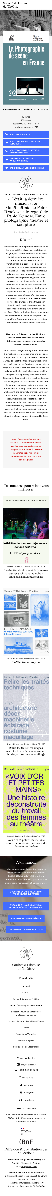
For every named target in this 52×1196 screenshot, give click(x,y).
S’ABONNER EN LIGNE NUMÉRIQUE (26, 918)
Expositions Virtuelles (26, 1034)
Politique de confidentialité (26, 1047)
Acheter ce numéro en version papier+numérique (25, 151)
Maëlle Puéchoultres (28, 232)
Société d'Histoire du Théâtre (15, 4)
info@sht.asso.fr (28, 1064)
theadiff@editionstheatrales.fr (28, 1182)
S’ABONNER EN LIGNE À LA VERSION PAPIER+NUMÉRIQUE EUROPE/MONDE (26, 906)
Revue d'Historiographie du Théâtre (26, 1005)
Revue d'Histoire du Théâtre (26, 999)
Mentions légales (26, 1040)
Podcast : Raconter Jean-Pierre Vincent (26, 1021)
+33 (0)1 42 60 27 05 (28, 1070)
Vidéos (26, 1027)
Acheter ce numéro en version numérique (25, 143)
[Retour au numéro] (26, 68)
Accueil (26, 986)
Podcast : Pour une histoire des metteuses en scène (26, 1013)
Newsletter (29, 1100)
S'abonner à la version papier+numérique (21, 160)
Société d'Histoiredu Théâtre (26, 966)
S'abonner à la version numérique (27, 168)
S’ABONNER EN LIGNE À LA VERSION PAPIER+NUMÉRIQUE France (26, 893)
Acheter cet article (20, 134)
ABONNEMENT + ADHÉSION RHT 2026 (26, 929)
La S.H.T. (26, 992)
